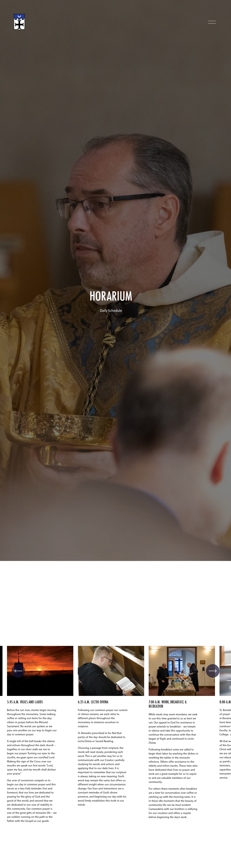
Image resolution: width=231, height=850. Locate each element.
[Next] (212, 671)
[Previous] (18, 671)
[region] (115, 740)
